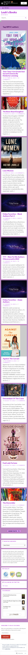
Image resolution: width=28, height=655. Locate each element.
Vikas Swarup (6, 596)
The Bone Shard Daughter (13, 112)
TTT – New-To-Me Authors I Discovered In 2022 (13, 258)
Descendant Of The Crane (13, 398)
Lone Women (8, 171)
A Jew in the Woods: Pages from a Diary (12, 600)
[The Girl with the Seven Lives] (23, 598)
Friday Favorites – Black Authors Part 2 (12, 215)
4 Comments (21, 465)
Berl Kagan (6, 602)
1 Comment (20, 505)
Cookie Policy (7, 648)
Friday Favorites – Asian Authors (12, 301)
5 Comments (20, 113)
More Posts (12, 531)
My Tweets (5, 585)
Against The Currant (11, 359)
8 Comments (20, 173)
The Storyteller (9, 503)
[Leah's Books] (14, 22)
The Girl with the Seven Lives (9, 595)
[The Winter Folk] (23, 610)
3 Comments (21, 400)
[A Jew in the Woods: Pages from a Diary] (23, 604)
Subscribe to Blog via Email (10, 625)
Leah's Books (9, 12)
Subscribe (6, 636)
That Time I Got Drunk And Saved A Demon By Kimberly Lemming (14, 74)
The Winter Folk (6, 606)
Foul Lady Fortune (10, 463)
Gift (24, 3)
